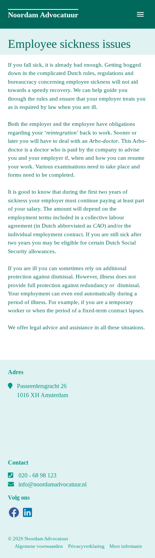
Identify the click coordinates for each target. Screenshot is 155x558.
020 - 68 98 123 (37, 475)
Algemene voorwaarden (39, 546)
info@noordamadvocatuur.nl (52, 484)
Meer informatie (125, 546)
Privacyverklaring (86, 546)
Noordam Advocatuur (43, 15)
